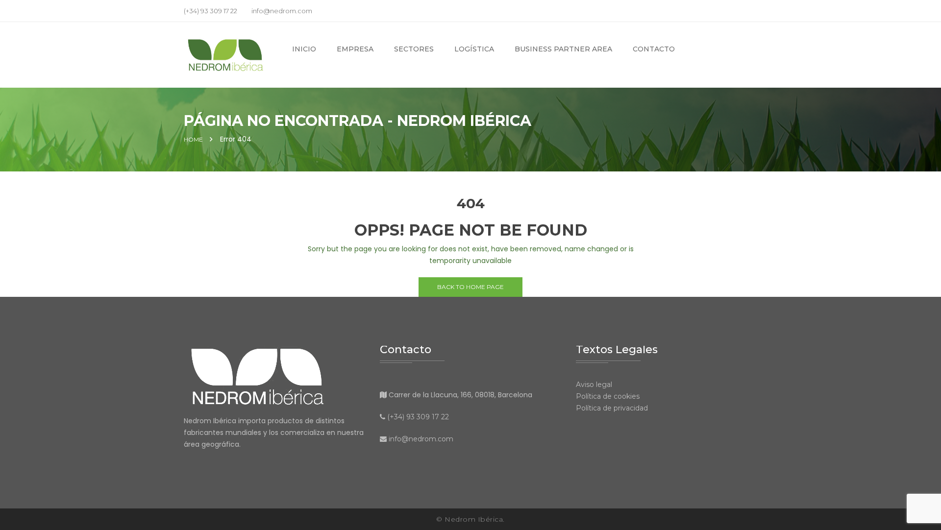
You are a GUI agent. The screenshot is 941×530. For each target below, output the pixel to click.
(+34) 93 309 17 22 (418, 416)
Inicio (304, 49)
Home (193, 140)
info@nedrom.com (421, 438)
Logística (474, 49)
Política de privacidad (612, 408)
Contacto (654, 49)
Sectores (414, 49)
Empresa (355, 49)
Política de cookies (608, 396)
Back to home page (470, 286)
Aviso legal (594, 384)
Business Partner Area (563, 49)
